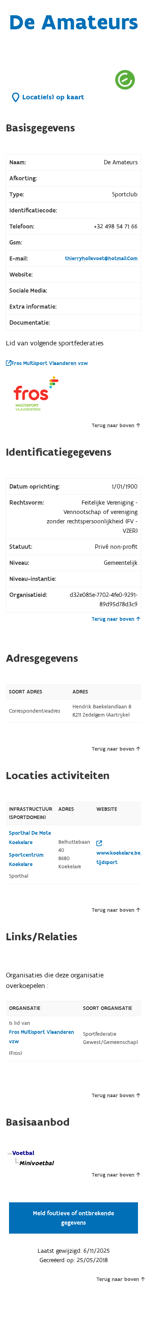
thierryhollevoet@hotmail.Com (101, 258)
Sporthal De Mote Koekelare (30, 838)
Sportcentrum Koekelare (26, 859)
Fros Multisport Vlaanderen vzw (49, 363)
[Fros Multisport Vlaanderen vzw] (37, 393)
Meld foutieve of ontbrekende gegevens (73, 1218)
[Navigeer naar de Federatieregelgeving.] (125, 79)
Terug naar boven (113, 425)
